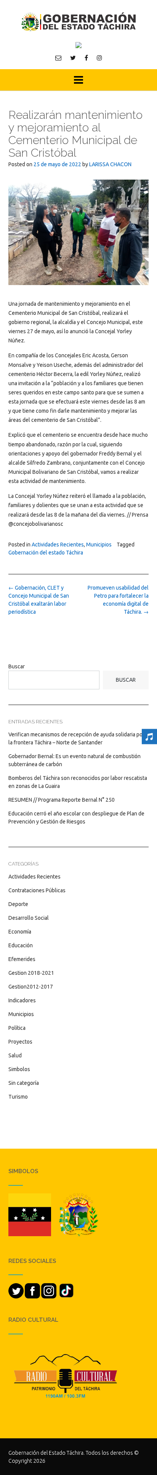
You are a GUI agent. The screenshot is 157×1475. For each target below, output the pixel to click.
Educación (20, 945)
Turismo (18, 1097)
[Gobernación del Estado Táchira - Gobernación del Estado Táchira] (78, 21)
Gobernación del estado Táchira (45, 552)
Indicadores (22, 1000)
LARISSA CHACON (110, 164)
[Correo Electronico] (58, 57)
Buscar (16, 666)
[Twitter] (73, 57)
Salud (15, 1055)
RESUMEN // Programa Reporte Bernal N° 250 (61, 800)
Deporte (18, 904)
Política (17, 1028)
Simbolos (19, 1069)
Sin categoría (23, 1083)
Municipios (99, 544)
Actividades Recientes (58, 544)
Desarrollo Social (28, 918)
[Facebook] (86, 57)
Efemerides (21, 959)
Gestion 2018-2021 (31, 973)
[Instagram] (99, 57)
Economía (19, 932)
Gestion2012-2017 (30, 987)
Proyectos (20, 1042)
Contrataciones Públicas (37, 890)
